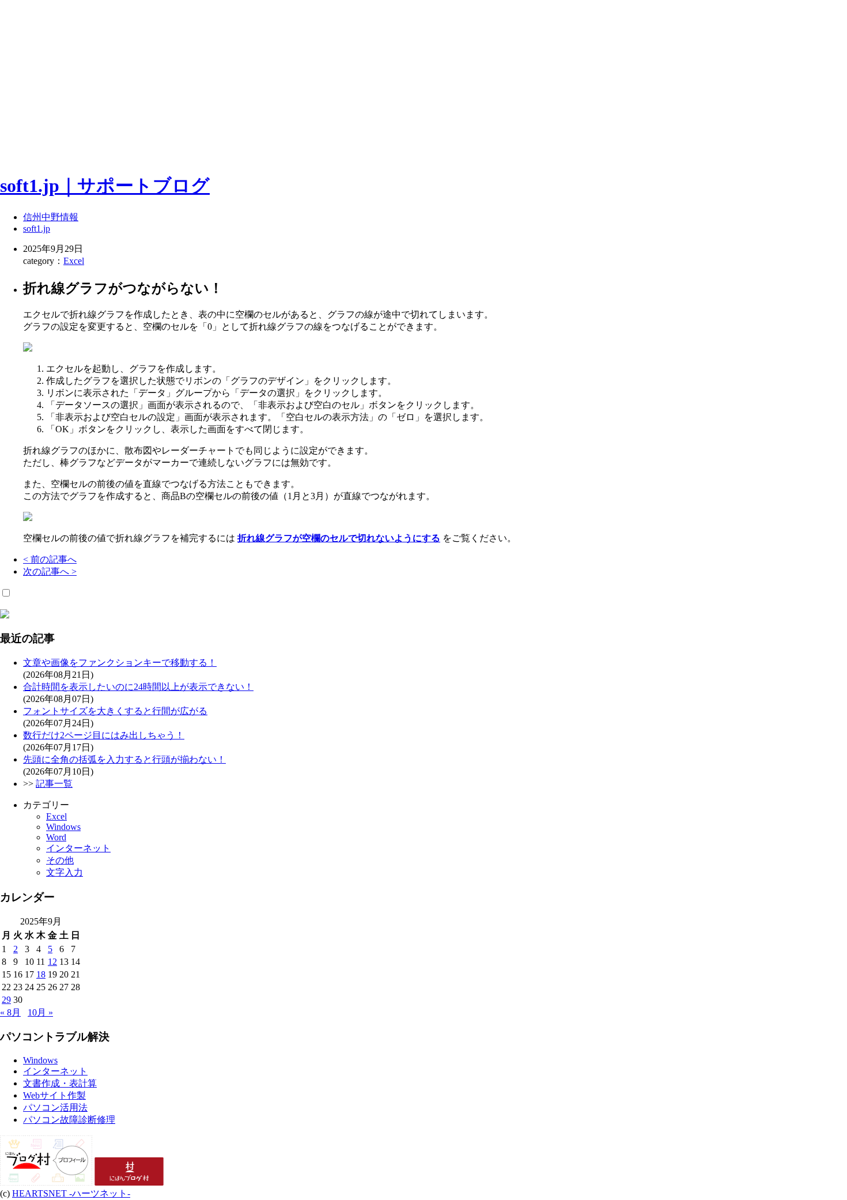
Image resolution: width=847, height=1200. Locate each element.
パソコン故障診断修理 (69, 1119)
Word (56, 837)
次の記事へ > (50, 571)
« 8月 (10, 1012)
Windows (63, 827)
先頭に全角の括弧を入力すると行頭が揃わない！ (124, 759)
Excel (73, 261)
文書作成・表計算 (60, 1083)
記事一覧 (54, 783)
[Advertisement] (345, 80)
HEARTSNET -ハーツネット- (71, 1193)
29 (6, 1000)
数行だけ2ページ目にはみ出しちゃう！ (103, 735)
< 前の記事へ (50, 559)
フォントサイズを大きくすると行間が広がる (115, 711)
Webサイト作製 (54, 1095)
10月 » (40, 1012)
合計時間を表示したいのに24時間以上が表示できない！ (138, 687)
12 (52, 962)
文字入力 (64, 872)
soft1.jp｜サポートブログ (105, 185)
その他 (60, 860)
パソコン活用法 (55, 1107)
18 (41, 974)
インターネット (78, 848)
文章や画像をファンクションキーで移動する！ (120, 662)
